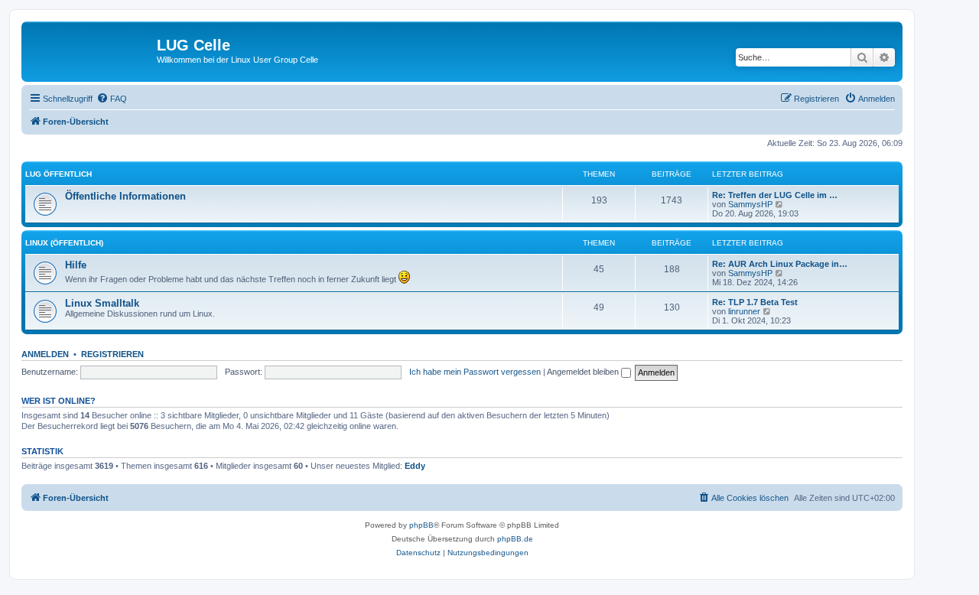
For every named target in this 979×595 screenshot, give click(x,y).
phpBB (421, 525)
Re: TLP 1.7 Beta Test (755, 302)
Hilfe (75, 265)
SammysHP (750, 204)
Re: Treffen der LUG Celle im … (775, 195)
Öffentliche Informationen (125, 196)
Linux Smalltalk (102, 303)
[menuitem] (111, 98)
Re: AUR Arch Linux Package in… (779, 263)
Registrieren (112, 354)
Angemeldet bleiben (584, 371)
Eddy (415, 465)
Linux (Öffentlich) (64, 243)
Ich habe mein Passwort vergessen (475, 371)
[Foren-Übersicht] (91, 49)
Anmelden (45, 354)
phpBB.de (515, 539)
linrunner (744, 311)
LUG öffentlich (58, 174)
